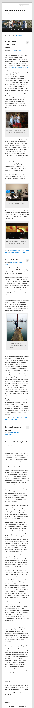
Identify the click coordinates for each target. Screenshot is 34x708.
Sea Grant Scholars (15, 10)
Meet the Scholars (22, 29)
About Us (13, 29)
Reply (24, 252)
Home (6, 29)
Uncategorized (17, 252)
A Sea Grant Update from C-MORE (11, 44)
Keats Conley (19, 35)
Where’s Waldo (11, 259)
